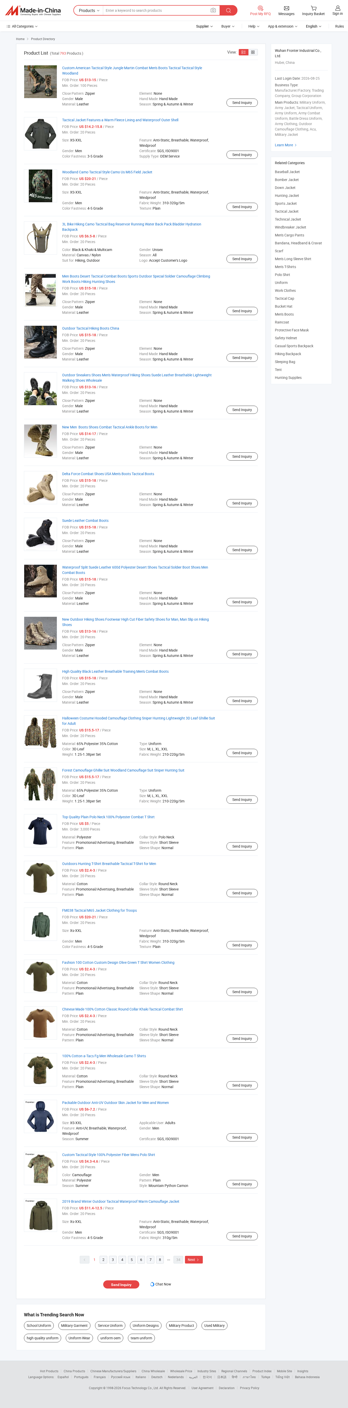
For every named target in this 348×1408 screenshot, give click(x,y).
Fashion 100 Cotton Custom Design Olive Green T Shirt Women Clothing (118, 962)
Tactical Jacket (287, 211)
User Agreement (202, 1388)
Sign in (337, 13)
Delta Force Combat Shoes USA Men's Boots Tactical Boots (108, 473)
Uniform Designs (146, 1325)
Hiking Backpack (288, 353)
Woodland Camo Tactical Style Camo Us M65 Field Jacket (107, 172)
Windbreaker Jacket (290, 227)
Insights (302, 1371)
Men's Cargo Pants (289, 235)
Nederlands (176, 1377)
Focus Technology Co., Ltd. (140, 1388)
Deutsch (157, 1377)
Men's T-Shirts (285, 266)
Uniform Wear (79, 1337)
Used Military (214, 1325)
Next (194, 1259)
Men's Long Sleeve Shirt (293, 258)
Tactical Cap (284, 298)
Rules (339, 26)
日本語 (221, 1377)
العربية (193, 1377)
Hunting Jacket (287, 195)
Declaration (227, 1388)
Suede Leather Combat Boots (85, 520)
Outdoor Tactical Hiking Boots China (90, 328)
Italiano (141, 1377)
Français (100, 1377)
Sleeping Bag (285, 361)
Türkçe (265, 1377)
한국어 (207, 1377)
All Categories (23, 26)
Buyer (226, 26)
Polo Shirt (282, 274)
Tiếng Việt (282, 1377)
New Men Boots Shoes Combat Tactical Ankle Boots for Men (109, 427)
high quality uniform (42, 1337)
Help (252, 26)
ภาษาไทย (249, 1377)
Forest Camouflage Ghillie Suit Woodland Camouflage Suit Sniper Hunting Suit (123, 770)
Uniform (281, 282)
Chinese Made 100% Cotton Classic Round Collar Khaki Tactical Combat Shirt (122, 1009)
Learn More (286, 144)
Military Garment (74, 1325)
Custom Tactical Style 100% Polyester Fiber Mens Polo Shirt (108, 1154)
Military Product (181, 1325)
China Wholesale (153, 1371)
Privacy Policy (249, 1388)
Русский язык (120, 1377)
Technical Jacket (288, 219)
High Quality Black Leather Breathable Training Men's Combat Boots (115, 671)
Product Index (262, 1371)
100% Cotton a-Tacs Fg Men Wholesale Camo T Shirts (104, 1055)
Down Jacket (285, 187)
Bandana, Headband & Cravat (298, 242)
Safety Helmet (286, 337)
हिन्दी (234, 1377)
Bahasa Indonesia (307, 1377)
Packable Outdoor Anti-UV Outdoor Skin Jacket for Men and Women (115, 1102)
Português (81, 1377)
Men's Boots (284, 314)
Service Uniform (110, 1325)
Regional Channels (234, 1371)
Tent (278, 369)
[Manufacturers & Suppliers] (33, 10)
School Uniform (39, 1325)
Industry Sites (206, 1371)
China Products (74, 1371)
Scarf (279, 250)
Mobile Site (284, 1371)
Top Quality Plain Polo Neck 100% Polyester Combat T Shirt (108, 816)
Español (63, 1377)
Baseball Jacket (287, 171)
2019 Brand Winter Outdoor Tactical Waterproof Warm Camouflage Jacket (120, 1201)
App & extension (280, 26)
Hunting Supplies (288, 377)
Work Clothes (285, 290)
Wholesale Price (181, 1371)
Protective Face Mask (292, 330)
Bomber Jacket (287, 179)
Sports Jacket (286, 203)
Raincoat (282, 322)
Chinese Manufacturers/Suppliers (113, 1371)
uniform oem (110, 1337)
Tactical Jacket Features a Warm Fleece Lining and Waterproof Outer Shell (120, 119)
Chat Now (163, 1284)
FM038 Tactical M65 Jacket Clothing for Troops (99, 910)
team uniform (141, 1337)
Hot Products (49, 1371)
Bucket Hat (283, 306)
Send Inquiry (242, 102)
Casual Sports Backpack (294, 345)
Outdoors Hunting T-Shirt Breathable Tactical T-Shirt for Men (109, 863)
